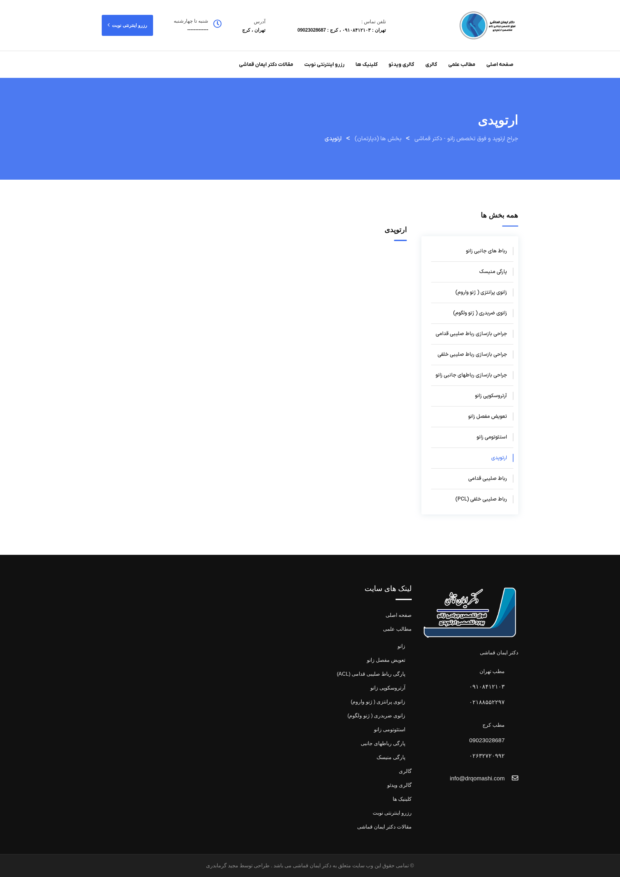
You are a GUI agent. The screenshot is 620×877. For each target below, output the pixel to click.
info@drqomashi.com (477, 778)
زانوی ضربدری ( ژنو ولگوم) (480, 313)
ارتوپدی (499, 458)
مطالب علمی (461, 64)
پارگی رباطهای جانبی (383, 743)
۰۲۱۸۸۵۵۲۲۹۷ (487, 702)
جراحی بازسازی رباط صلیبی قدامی (471, 334)
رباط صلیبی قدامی (487, 478)
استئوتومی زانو (492, 437)
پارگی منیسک (493, 272)
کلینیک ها (366, 64)
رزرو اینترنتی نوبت (129, 25)
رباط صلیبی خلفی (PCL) (481, 499)
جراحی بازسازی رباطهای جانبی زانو (471, 375)
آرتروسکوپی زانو (491, 396)
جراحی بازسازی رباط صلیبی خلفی (472, 354)
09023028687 (487, 740)
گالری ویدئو (401, 64)
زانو (401, 646)
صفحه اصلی (499, 64)
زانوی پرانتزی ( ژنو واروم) (481, 292)
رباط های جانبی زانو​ (486, 251)
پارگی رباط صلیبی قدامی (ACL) (371, 674)
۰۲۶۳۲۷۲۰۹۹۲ (487, 756)
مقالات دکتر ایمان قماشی (266, 64)
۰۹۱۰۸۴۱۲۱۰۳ (487, 686)
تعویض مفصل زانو (487, 416)
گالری (431, 64)
